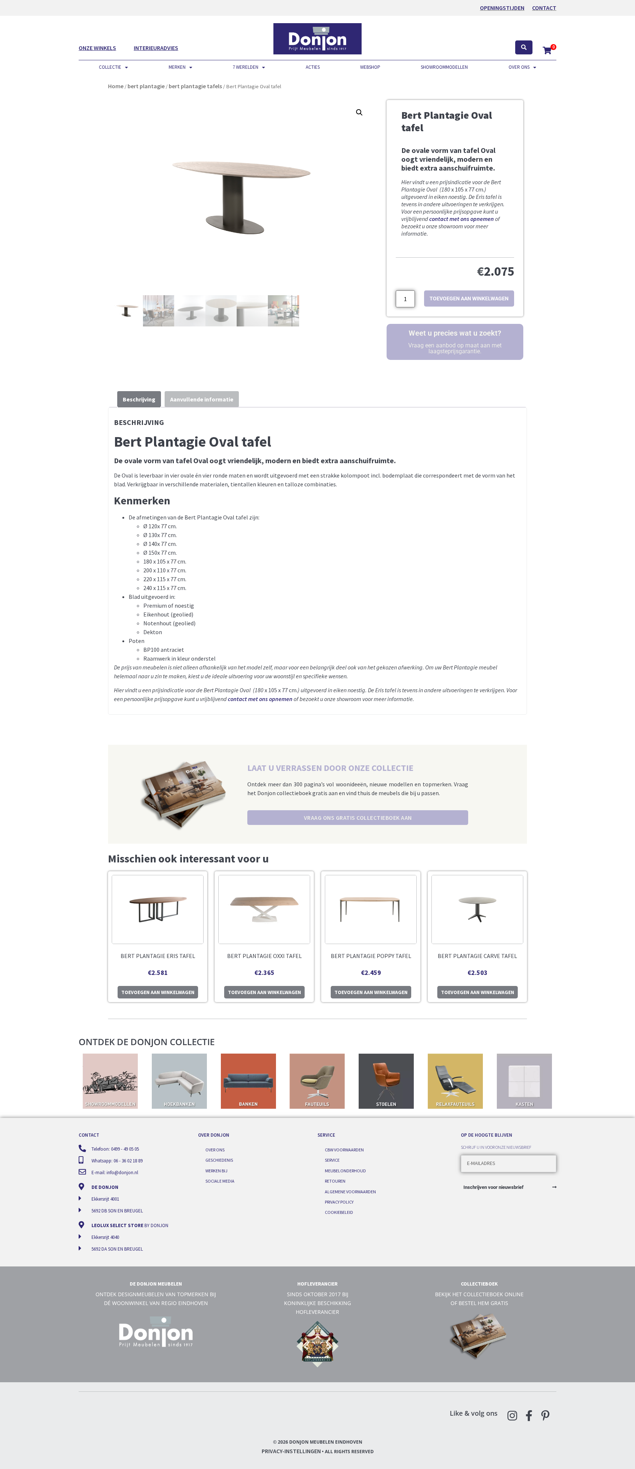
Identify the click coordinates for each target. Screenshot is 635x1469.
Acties (313, 67)
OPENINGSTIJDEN (502, 7)
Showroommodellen (444, 67)
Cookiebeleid (339, 1212)
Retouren (335, 1181)
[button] (359, 112)
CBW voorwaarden (344, 1149)
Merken (177, 67)
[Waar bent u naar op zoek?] (523, 47)
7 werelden (245, 67)
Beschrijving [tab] (139, 399)
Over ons (519, 67)
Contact (544, 7)
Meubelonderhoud (345, 1170)
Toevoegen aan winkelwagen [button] (157, 992)
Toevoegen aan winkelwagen (469, 298)
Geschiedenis (219, 1160)
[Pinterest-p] (545, 1415)
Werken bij (216, 1170)
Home (115, 86)
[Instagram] (512, 1415)
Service (332, 1160)
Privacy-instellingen (291, 1451)
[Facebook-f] (528, 1415)
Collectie (110, 67)
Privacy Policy (339, 1202)
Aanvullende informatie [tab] (201, 399)
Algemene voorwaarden (350, 1191)
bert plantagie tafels (195, 86)
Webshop (370, 67)
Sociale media (219, 1181)
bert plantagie (146, 86)
